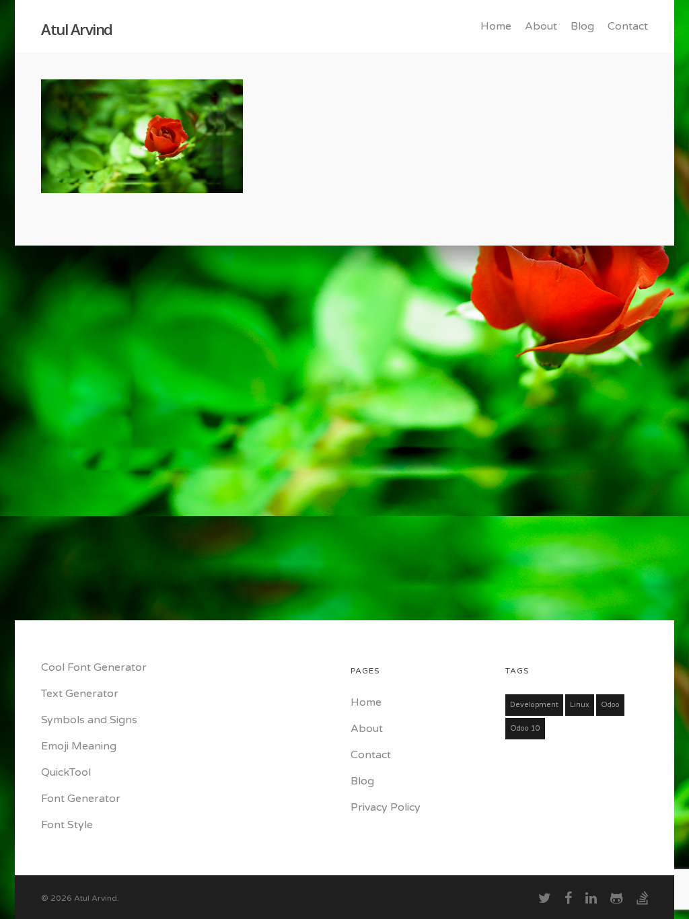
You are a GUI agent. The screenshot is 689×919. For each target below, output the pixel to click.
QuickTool (66, 772)
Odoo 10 (525, 728)
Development (534, 704)
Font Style (67, 825)
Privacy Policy (386, 807)
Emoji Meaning (78, 746)
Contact (628, 26)
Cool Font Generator (94, 667)
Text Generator (79, 693)
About (541, 26)
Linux (579, 704)
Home (495, 26)
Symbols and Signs (89, 720)
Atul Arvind (76, 29)
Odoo (610, 704)
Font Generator (80, 798)
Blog (582, 26)
